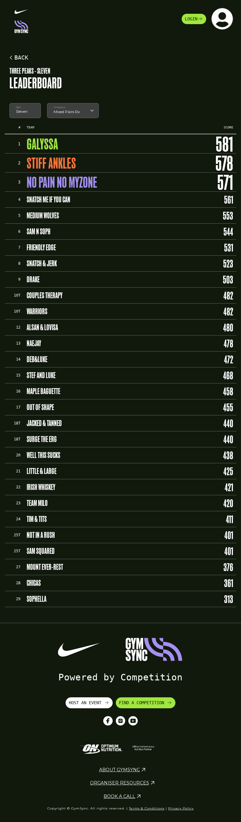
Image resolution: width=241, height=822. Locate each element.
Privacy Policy (181, 808)
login (191, 18)
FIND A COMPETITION (143, 702)
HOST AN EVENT (86, 702)
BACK (21, 57)
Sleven (22, 111)
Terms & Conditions (146, 808)
